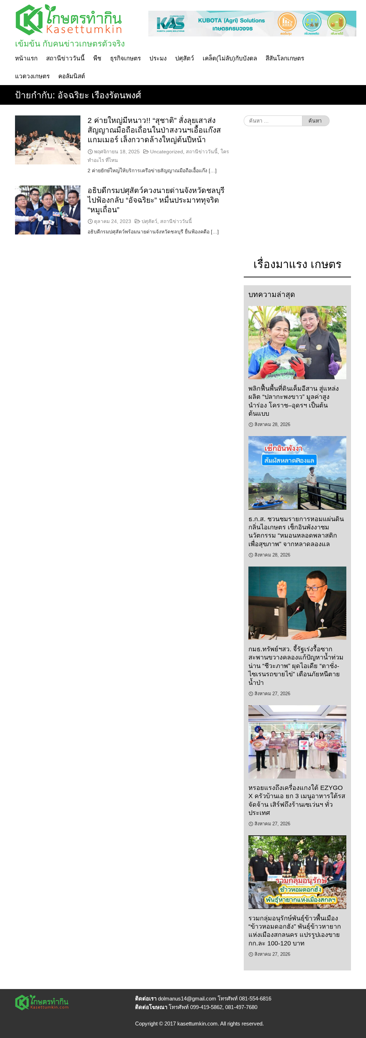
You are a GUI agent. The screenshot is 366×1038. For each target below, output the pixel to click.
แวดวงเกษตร (32, 76)
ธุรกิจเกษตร (125, 58)
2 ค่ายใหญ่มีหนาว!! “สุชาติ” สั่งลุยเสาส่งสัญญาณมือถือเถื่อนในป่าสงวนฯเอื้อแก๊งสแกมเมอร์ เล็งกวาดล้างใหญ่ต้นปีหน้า (154, 130)
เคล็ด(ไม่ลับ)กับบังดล (230, 58)
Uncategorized (166, 151)
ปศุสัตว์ (184, 58)
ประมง (158, 58)
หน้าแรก (26, 58)
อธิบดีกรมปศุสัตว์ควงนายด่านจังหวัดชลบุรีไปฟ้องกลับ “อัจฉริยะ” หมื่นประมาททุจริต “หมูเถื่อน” (156, 200)
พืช (97, 58)
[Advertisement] (297, 195)
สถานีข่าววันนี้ (65, 58)
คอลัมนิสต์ (71, 76)
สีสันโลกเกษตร (285, 58)
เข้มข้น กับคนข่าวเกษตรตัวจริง (70, 43)
